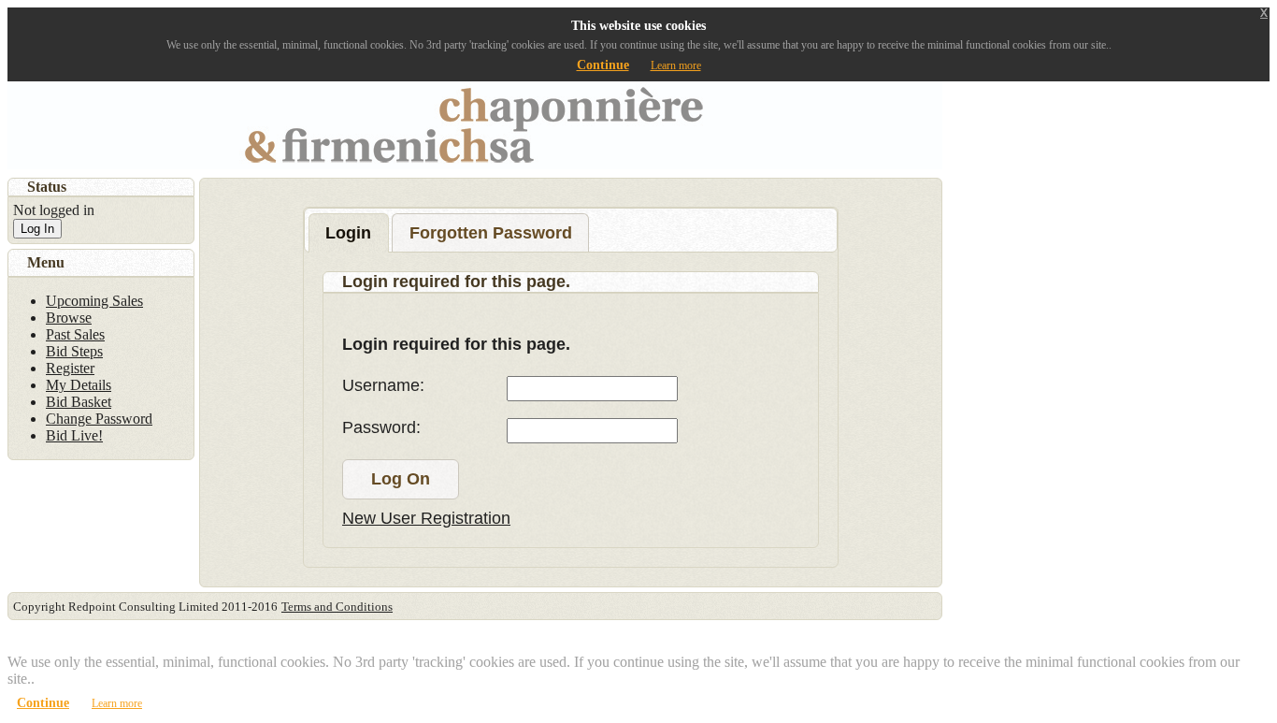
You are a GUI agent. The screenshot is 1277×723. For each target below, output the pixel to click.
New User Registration (426, 518)
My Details (78, 385)
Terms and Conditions (337, 607)
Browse (69, 317)
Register (70, 368)
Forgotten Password (490, 233)
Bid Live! (74, 435)
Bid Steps (74, 351)
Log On (400, 479)
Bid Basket (78, 402)
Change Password (99, 419)
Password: (381, 427)
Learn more (676, 65)
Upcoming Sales (94, 301)
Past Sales (75, 334)
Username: (383, 385)
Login (348, 233)
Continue (603, 65)
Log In (37, 229)
